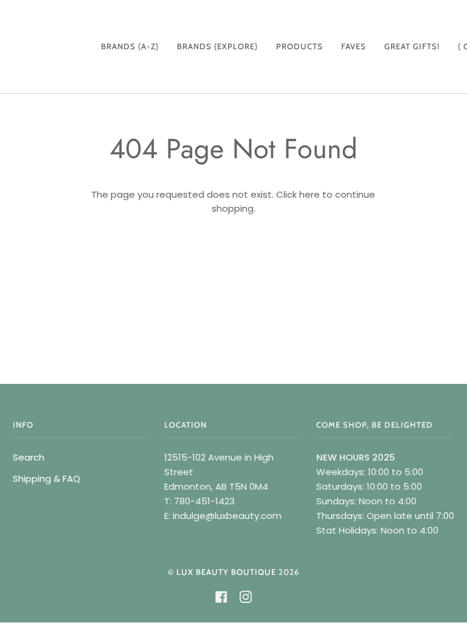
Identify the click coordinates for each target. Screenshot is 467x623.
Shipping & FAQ (46, 478)
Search (28, 457)
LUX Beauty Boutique (226, 572)
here (309, 194)
